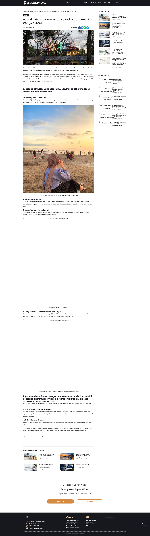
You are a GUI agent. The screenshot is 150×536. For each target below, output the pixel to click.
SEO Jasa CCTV (90, 524)
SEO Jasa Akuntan (91, 526)
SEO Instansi (89, 522)
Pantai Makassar (48, 436)
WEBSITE (78, 3)
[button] (79, 27)
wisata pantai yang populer (66, 68)
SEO (86, 3)
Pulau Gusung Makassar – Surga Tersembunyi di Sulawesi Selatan (119, 98)
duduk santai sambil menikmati (52, 202)
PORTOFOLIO (95, 3)
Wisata (30, 11)
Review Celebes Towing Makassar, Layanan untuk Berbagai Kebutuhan (83, 456)
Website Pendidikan (72, 522)
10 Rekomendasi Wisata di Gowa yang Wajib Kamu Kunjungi (118, 89)
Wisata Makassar (59, 436)
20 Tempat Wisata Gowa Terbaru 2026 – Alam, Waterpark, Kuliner (119, 124)
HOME (69, 3)
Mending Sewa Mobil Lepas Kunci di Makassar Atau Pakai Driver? (119, 115)
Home (25, 11)
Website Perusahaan (72, 520)
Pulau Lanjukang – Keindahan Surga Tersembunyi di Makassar (117, 81)
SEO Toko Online (91, 520)
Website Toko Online (72, 528)
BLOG (116, 3)
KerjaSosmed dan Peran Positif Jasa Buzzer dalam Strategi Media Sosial (46, 466)
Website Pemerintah (72, 526)
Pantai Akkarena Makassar (34, 436)
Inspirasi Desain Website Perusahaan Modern (82, 465)
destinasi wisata (45, 428)
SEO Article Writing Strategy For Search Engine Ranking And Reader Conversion (117, 51)
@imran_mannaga (61, 307)
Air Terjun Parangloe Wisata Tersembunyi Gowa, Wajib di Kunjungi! (119, 106)
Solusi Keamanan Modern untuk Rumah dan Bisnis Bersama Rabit (46, 456)
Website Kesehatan (72, 524)
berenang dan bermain (47, 412)
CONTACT (107, 3)
